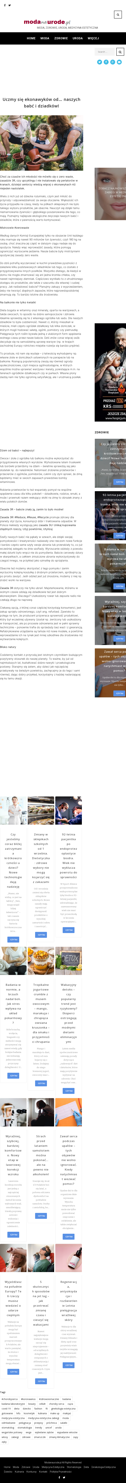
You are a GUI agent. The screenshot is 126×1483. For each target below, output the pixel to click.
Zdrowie (61, 38)
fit (47, 1408)
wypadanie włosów (67, 1432)
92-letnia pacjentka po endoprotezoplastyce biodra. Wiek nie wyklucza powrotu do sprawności (68, 855)
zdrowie (26, 1437)
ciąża (70, 1403)
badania (67, 1399)
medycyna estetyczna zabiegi (43, 1418)
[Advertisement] (41, 71)
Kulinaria (19, 1471)
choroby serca (56, 1403)
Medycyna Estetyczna (53, 1467)
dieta (16, 1408)
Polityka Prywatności (61, 1471)
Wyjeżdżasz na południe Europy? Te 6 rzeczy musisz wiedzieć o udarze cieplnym (13, 1298)
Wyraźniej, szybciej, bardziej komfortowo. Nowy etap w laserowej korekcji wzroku (13, 1155)
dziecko (27, 1408)
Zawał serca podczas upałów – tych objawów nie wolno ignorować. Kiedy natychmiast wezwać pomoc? (68, 1160)
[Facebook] (5, 5)
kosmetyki (29, 1413)
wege (29, 1432)
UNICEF (48, 1427)
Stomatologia (74, 1467)
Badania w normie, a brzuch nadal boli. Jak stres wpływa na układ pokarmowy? (13, 1004)
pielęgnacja (25, 1422)
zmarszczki (40, 1437)
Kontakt (43, 1471)
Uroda (78, 38)
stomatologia (25, 1427)
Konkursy (32, 1471)
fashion (38, 1408)
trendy (38, 1427)
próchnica (51, 1422)
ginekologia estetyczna (63, 1408)
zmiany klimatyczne (59, 1437)
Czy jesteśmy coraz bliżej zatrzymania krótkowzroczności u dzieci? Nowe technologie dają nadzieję (13, 860)
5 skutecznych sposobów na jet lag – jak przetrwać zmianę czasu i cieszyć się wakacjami (41, 1303)
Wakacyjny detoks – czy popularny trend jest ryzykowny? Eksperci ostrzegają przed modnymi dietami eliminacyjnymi (68, 1013)
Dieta (86, 1467)
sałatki (63, 1422)
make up (54, 1413)
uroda (58, 1427)
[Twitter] (9, 5)
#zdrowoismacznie (49, 1399)
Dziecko (8, 1471)
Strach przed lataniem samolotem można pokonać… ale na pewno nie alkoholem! (40, 1155)
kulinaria (42, 1413)
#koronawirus (28, 1399)
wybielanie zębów (44, 1432)
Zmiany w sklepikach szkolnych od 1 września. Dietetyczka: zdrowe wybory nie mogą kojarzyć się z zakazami (41, 858)
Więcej (93, 38)
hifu (18, 1413)
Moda (45, 38)
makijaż (67, 1413)
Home (31, 38)
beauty (32, 1403)
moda (66, 1418)
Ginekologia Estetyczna (104, 1467)
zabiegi (15, 1437)
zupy (75, 1437)
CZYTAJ (13, 939)
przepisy (38, 1422)
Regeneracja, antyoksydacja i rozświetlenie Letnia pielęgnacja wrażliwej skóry (68, 1301)
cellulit (42, 1403)
